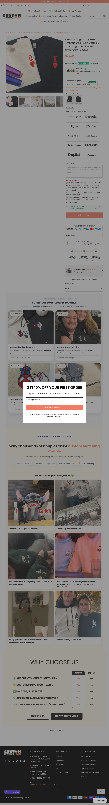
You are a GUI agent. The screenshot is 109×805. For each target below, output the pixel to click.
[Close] (83, 384)
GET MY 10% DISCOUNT (54, 407)
